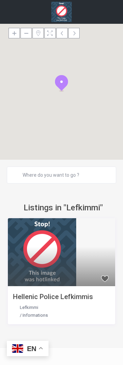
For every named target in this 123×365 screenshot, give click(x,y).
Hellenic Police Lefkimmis (53, 296)
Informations (35, 315)
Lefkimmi (29, 307)
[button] (61, 83)
